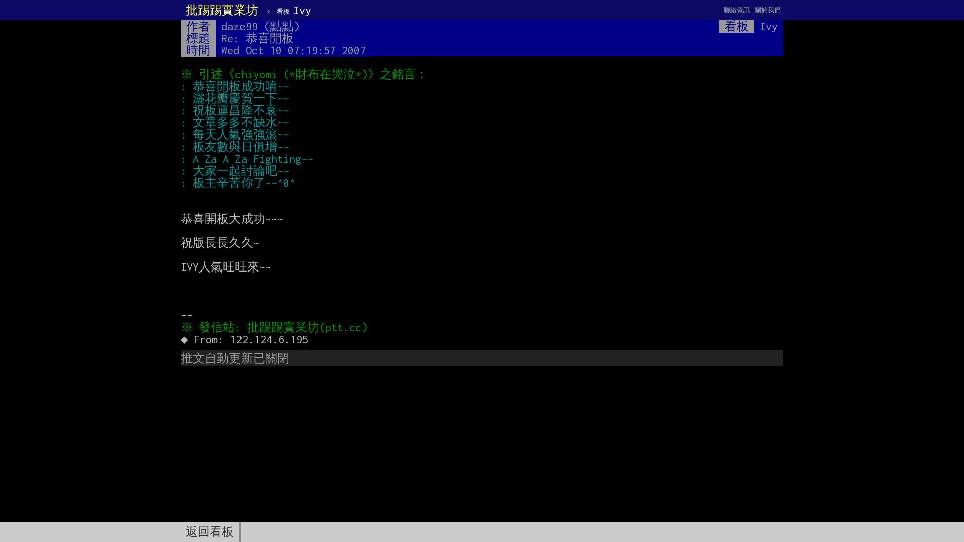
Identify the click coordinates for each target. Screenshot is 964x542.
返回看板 (210, 531)
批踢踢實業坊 (222, 10)
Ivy (294, 10)
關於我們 (768, 10)
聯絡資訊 (737, 10)
